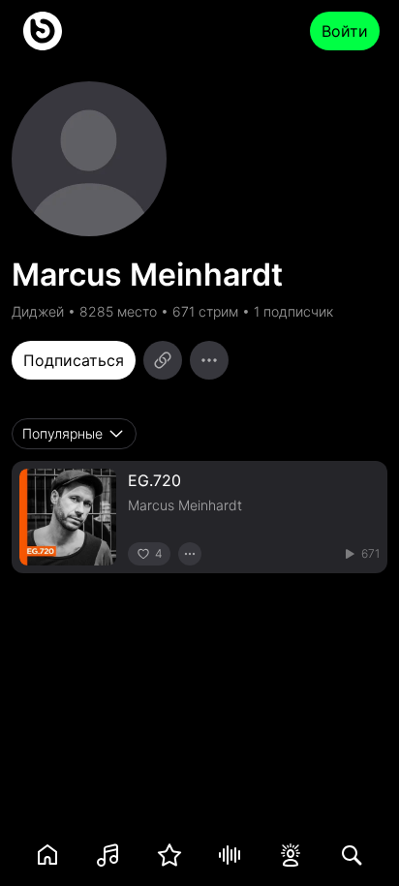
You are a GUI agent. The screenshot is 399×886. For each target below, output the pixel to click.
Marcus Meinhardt (185, 505)
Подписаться (73, 360)
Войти (345, 31)
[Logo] (42, 31)
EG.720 (154, 480)
